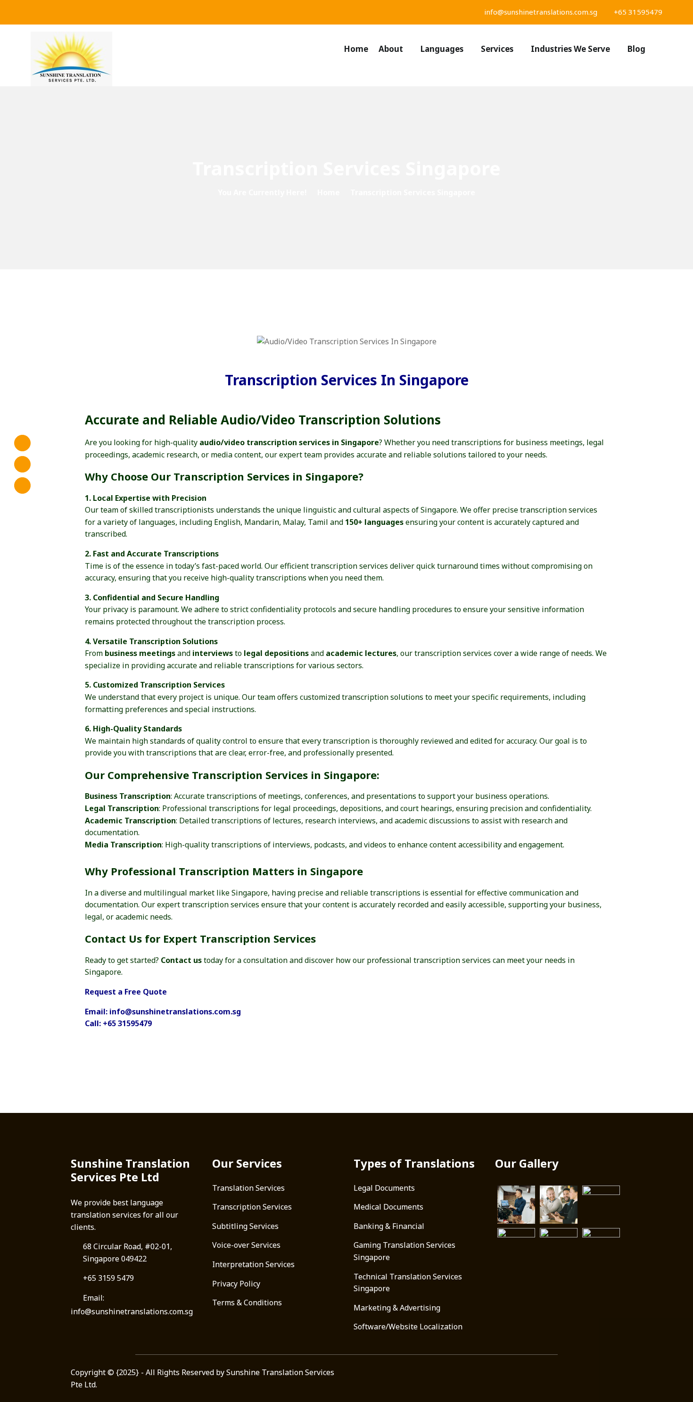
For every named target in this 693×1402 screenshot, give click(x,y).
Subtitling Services (245, 1226)
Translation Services (248, 1188)
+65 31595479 (637, 12)
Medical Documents (388, 1207)
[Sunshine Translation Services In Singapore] (104, 59)
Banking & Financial (389, 1226)
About (391, 48)
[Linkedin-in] (22, 485)
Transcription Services (252, 1207)
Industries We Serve (570, 48)
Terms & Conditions (247, 1302)
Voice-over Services (246, 1245)
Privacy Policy (236, 1283)
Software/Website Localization (408, 1326)
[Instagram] (22, 464)
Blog (636, 48)
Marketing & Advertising (397, 1307)
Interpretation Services (253, 1264)
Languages (442, 48)
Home (356, 48)
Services (497, 48)
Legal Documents (384, 1188)
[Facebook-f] (22, 443)
